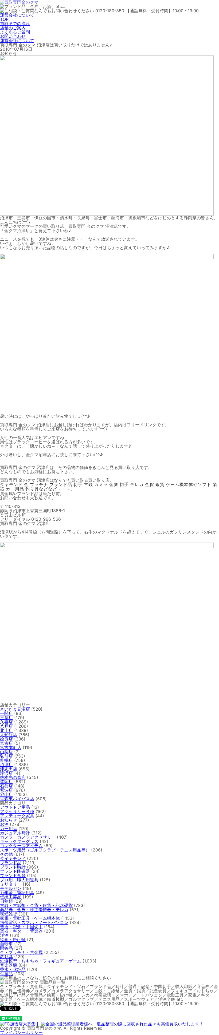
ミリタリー (10, 884)
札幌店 (6, 760)
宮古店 (6, 743)
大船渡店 (8, 734)
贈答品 (6, 948)
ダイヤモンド (13, 858)
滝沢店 (6, 773)
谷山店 (6, 794)
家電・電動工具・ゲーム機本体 (30, 918)
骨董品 (6, 973)
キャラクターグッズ (19, 841)
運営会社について (17, 15)
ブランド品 (10, 862)
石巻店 (6, 786)
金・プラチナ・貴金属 (21, 952)
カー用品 (8, 828)
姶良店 (6, 739)
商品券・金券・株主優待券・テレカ (34, 909)
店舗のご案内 (13, 27)
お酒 (4, 824)
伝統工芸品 (10, 896)
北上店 (6, 730)
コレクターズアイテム (21, 845)
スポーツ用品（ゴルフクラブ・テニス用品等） (45, 850)
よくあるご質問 (15, 32)
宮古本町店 (10, 747)
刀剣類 (6, 901)
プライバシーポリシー (21, 1032)
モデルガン (10, 888)
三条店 (6, 717)
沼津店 (6, 764)
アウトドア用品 (15, 807)
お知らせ (8, 820)
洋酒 (4, 935)
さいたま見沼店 (15, 709)
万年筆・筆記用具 (17, 892)
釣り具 (6, 956)
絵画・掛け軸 (13, 939)
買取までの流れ (15, 23)
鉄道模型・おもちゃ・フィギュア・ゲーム (40, 961)
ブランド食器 (13, 875)
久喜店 (6, 721)
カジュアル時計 (15, 832)
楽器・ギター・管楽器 (21, 931)
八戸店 (6, 726)
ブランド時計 (13, 867)
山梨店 (6, 751)
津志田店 (8, 768)
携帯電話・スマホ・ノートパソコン (34, 922)
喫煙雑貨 (8, 914)
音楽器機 (8, 965)
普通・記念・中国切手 (21, 926)
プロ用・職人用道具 (19, 879)
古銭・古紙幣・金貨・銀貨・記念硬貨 (36, 905)
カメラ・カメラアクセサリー (28, 837)
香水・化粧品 (13, 969)
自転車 (6, 943)
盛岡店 (6, 781)
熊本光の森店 (13, 777)
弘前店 (6, 756)
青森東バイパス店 (17, 798)
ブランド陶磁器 (15, 871)
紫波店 (6, 790)
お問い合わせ (13, 36)
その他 (6, 854)
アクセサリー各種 (17, 811)
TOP (4, 19)
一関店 (6, 713)
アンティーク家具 (17, 815)
